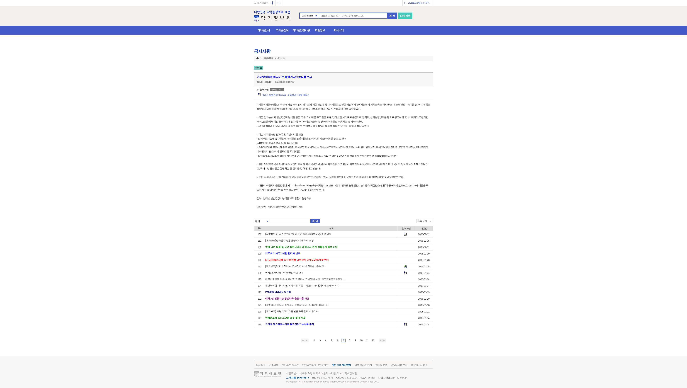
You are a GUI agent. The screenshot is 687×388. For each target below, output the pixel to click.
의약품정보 (282, 30)
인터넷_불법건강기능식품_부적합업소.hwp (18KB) (285, 95)
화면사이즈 (262, 3)
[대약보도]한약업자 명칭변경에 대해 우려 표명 (289, 240)
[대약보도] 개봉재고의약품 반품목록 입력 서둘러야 (291, 311)
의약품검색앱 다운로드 (419, 3)
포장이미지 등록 (419, 364)
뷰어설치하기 (277, 89)
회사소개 (339, 30)
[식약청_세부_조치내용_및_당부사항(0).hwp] (405, 234)
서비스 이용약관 (290, 364)
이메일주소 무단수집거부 (315, 364)
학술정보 (320, 30)
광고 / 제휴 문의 (399, 364)
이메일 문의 (381, 364)
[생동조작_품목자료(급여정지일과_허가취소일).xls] (405, 266)
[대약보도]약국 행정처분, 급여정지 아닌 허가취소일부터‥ (295, 266)
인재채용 (273, 364)
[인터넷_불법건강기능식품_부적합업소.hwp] (405, 324)
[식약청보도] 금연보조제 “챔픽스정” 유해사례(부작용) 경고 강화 (298, 234)
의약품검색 (307, 15)
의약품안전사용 (301, 30)
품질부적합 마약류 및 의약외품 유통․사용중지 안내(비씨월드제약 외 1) (302, 285)
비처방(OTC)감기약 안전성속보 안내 (284, 272)
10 (361, 340)
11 (367, 340)
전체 (257, 221)
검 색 (392, 15)
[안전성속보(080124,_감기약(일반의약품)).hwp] (405, 273)
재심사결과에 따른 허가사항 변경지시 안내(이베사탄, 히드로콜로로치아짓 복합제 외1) (306, 279)
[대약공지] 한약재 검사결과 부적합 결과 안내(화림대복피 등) (296, 305)
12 (373, 340)
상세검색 (405, 15)
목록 (257, 67)
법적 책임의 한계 (363, 364)
